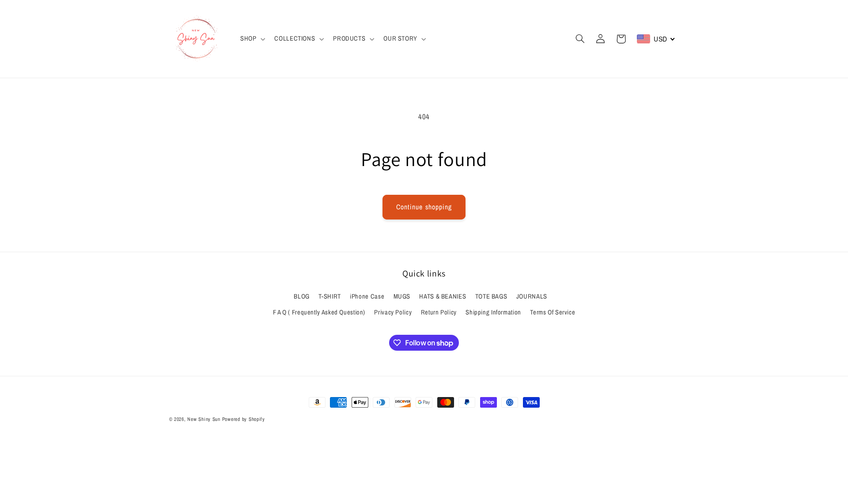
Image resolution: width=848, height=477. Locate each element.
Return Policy (439, 312)
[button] (252, 39)
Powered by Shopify (243, 419)
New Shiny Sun (203, 419)
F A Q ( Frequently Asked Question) (319, 312)
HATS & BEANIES (442, 296)
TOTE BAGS (491, 296)
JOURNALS (531, 296)
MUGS (402, 296)
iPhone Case (367, 296)
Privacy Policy (393, 312)
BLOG (302, 296)
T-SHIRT (329, 296)
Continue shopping (424, 207)
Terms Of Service (552, 312)
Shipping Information (493, 312)
